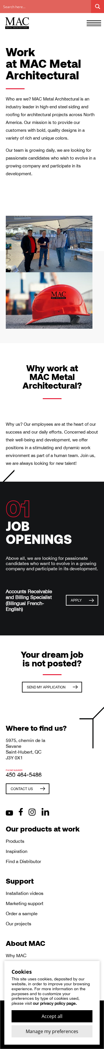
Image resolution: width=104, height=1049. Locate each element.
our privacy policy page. (55, 1003)
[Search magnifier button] (97, 6)
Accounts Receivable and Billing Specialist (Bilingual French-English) (29, 600)
